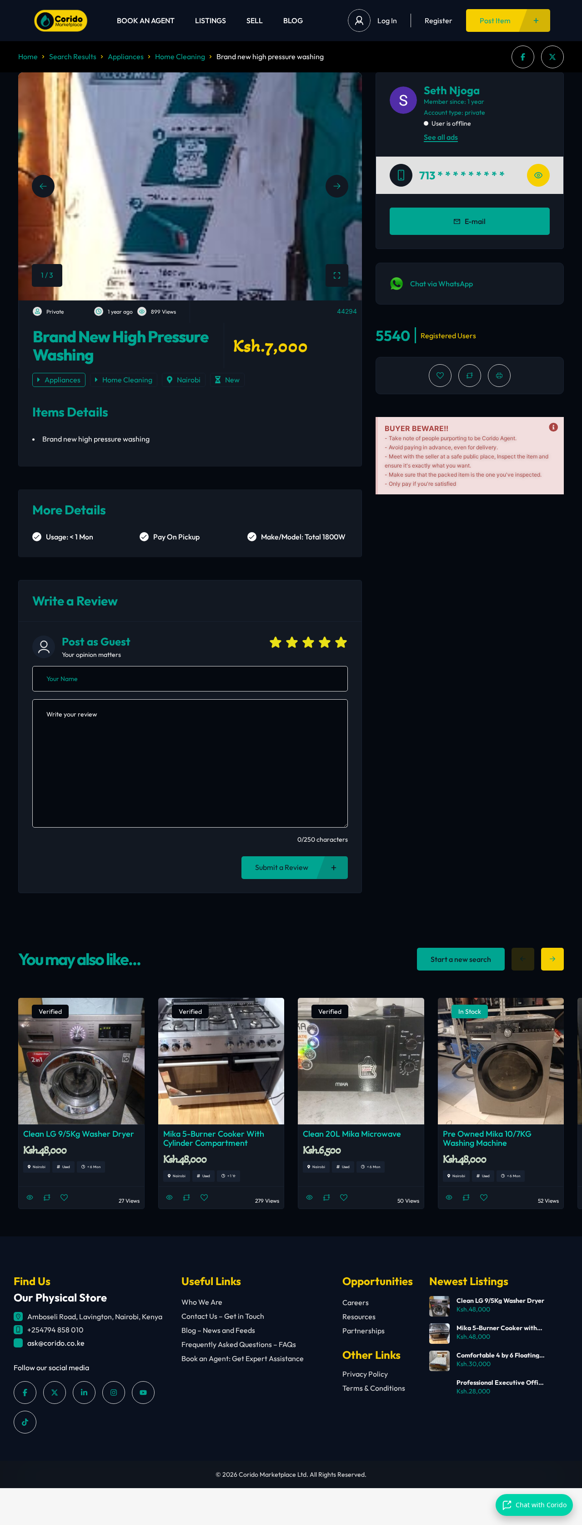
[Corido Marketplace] (61, 20)
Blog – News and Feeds (218, 1330)
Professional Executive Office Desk (501, 1382)
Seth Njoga (452, 90)
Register (438, 20)
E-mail (475, 221)
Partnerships (363, 1330)
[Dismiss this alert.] (553, 427)
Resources (359, 1316)
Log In (387, 20)
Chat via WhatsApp (441, 283)
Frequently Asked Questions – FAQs (238, 1344)
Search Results (72, 56)
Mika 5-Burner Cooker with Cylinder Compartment (497, 1328)
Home (28, 56)
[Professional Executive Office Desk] (439, 1388)
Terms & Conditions (373, 1388)
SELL (254, 20)
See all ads (441, 137)
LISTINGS (210, 20)
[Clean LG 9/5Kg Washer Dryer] (439, 1306)
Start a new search (461, 959)
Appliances (126, 56)
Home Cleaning (180, 56)
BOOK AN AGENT (146, 20)
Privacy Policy (365, 1373)
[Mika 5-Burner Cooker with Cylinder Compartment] (439, 1333)
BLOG (293, 20)
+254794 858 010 (55, 1329)
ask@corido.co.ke (56, 1342)
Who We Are (201, 1301)
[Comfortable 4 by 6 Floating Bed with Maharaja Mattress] (439, 1361)
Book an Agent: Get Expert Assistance (242, 1358)
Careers (355, 1302)
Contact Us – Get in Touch (222, 1316)
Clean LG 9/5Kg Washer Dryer (500, 1300)
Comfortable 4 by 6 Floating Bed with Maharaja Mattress (498, 1355)
